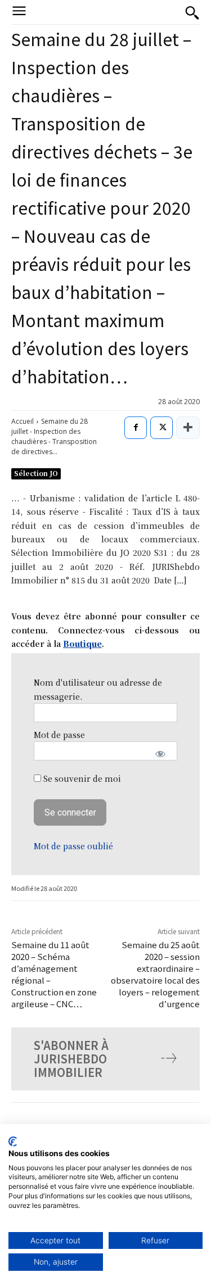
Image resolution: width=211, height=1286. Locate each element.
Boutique (82, 643)
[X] (161, 427)
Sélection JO (36, 473)
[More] (188, 427)
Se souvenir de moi (81, 778)
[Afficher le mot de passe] (160, 753)
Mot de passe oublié (73, 846)
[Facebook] (135, 427)
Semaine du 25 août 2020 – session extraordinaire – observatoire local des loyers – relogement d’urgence (155, 974)
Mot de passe (59, 734)
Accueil (22, 421)
